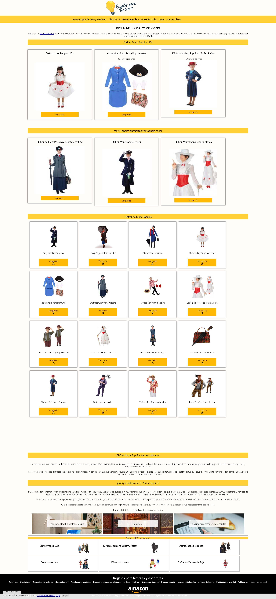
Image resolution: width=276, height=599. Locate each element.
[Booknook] (138, 533)
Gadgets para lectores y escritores (89, 19)
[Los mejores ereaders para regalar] (209, 533)
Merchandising (174, 19)
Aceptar (65, 596)
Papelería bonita (149, 19)
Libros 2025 (114, 19)
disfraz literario (47, 33)
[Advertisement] (138, 435)
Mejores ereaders (130, 19)
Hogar (162, 19)
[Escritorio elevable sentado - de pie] (67, 533)
